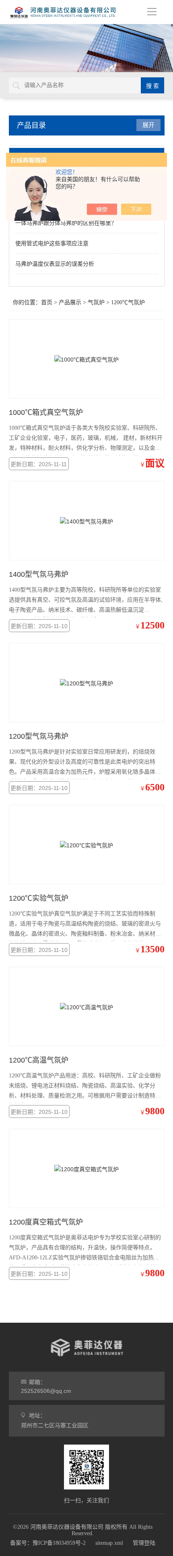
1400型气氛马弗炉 (38, 574)
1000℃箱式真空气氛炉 (46, 412)
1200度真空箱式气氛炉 (46, 1222)
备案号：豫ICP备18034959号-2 (48, 1543)
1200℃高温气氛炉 (38, 1060)
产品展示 (70, 302)
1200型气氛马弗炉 (38, 736)
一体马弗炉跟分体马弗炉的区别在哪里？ (66, 223)
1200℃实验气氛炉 (38, 898)
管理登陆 (144, 1543)
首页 (46, 302)
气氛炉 (96, 302)
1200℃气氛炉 (128, 302)
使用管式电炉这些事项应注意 (52, 243)
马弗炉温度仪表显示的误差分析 (54, 264)
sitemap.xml (109, 1543)
